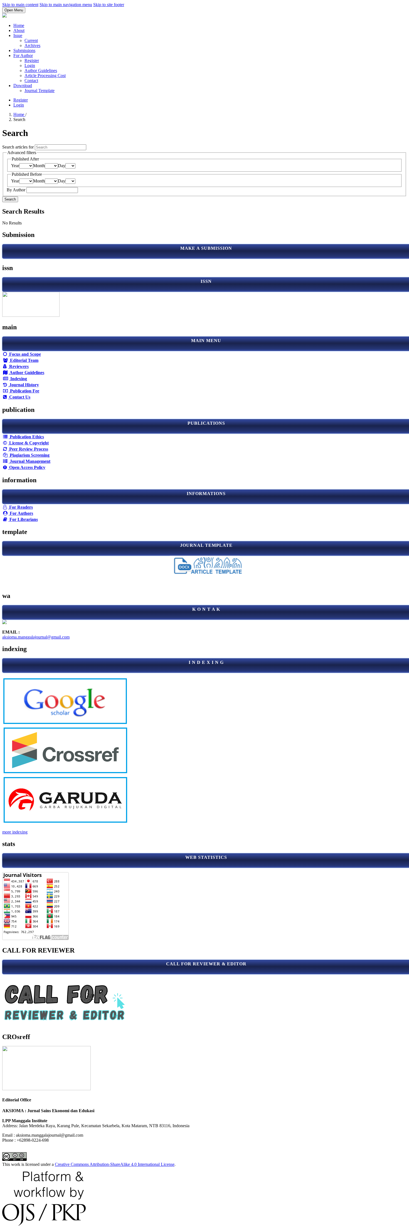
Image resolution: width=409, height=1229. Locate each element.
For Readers (20, 507)
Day (61, 165)
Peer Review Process (28, 449)
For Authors (21, 513)
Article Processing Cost (45, 75)
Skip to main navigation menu (66, 4)
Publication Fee (24, 391)
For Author (23, 55)
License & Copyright (28, 443)
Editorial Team (23, 360)
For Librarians (23, 519)
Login (29, 65)
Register (31, 60)
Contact (31, 80)
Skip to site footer (108, 4)
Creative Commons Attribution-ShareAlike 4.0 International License (114, 1164)
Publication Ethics (26, 436)
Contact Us (19, 397)
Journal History (23, 384)
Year (15, 165)
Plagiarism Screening (29, 455)
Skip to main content (20, 4)
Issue (17, 35)
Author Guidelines (40, 70)
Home (18, 25)
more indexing (15, 832)
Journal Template (39, 90)
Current (31, 40)
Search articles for (18, 147)
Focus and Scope (24, 354)
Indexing (18, 378)
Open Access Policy (26, 467)
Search (10, 199)
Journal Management (29, 461)
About (18, 30)
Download (22, 85)
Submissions (24, 50)
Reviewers (18, 366)
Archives (32, 45)
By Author (16, 189)
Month (39, 165)
